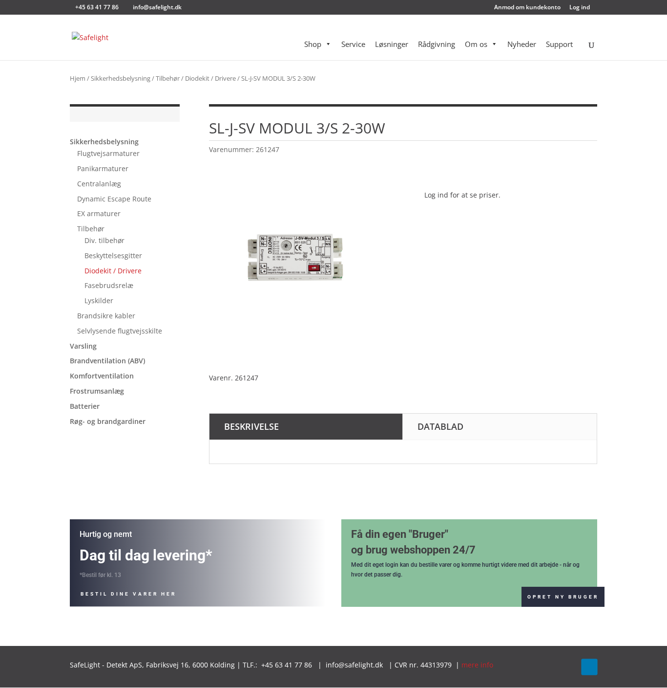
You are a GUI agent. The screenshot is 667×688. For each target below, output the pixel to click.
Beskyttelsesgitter (113, 255)
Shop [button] (312, 44)
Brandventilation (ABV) (107, 360)
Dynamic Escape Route (114, 198)
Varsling (83, 346)
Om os (476, 44)
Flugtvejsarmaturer (108, 153)
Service (353, 44)
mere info (477, 664)
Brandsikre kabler (106, 315)
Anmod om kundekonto (527, 7)
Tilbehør (168, 78)
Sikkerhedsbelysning (120, 78)
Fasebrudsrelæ (108, 285)
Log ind (579, 7)
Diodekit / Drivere (210, 78)
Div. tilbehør (104, 240)
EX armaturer (99, 213)
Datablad (440, 426)
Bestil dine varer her (128, 594)
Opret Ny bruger (563, 596)
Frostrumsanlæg (97, 391)
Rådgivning (436, 44)
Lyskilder (98, 300)
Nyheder (521, 44)
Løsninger (391, 44)
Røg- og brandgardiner (108, 421)
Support (559, 44)
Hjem (77, 78)
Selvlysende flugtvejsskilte (119, 330)
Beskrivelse (251, 426)
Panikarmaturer (102, 168)
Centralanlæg (99, 183)
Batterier (85, 406)
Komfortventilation (102, 375)
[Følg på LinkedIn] (589, 667)
